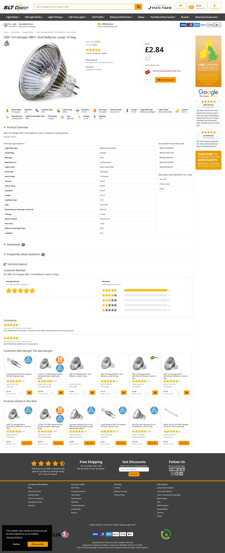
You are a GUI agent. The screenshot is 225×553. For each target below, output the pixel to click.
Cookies (117, 488)
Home (6, 32)
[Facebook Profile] (179, 469)
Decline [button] (16, 544)
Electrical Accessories (206, 17)
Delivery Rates (33, 495)
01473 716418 (161, 8)
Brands (185, 17)
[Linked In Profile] (183, 469)
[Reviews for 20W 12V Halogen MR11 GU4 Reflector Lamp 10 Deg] (112, 50)
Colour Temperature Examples (168, 495)
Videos (159, 516)
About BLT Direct (34, 491)
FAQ (158, 502)
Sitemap (31, 505)
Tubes (141, 17)
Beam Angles (162, 498)
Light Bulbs (12, 17)
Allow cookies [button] (38, 544)
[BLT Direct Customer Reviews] (48, 463)
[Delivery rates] (208, 62)
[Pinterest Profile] (177, 473)
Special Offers (162, 509)
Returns (74, 512)
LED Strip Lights (77, 17)
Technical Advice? (17, 264)
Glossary (160, 512)
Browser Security (120, 491)
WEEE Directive (162, 505)
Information (162, 484)
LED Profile (97, 17)
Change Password (78, 491)
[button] (190, 375)
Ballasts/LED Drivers (120, 17)
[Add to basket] (29, 392)
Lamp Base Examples (165, 488)
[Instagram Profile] (172, 473)
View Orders (75, 495)
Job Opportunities (35, 502)
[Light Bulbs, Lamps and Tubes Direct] (16, 6)
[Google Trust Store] (10, 25)
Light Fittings (55, 17)
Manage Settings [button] (14, 537)
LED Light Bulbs (33, 17)
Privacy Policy (119, 495)
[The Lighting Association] (59, 534)
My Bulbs (74, 502)
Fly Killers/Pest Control (162, 17)
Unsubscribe (76, 509)
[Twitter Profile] (171, 469)
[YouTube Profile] (175, 469)
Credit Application (78, 505)
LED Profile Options (164, 491)
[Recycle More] (166, 534)
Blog (30, 488)
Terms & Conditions (35, 498)
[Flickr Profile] (181, 473)
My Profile (75, 488)
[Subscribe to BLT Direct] (208, 161)
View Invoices (76, 498)
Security (117, 484)
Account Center (78, 484)
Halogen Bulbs (27, 32)
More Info (27, 443)
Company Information (38, 484)
